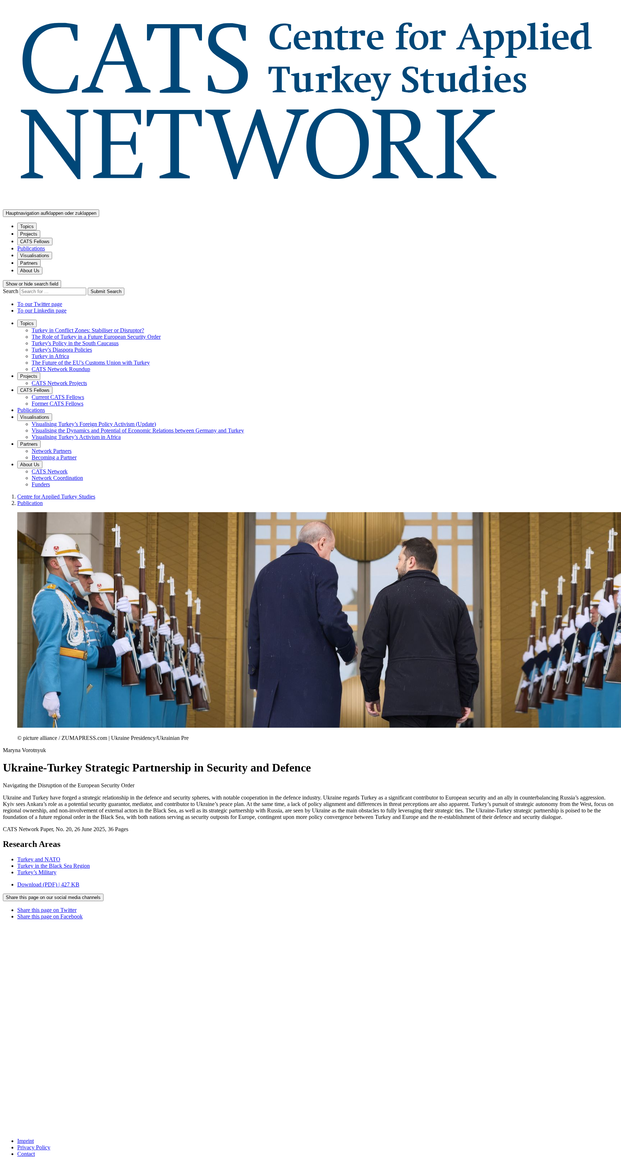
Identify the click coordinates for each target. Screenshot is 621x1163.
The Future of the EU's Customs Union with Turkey (91, 363)
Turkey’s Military (36, 872)
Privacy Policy (33, 1147)
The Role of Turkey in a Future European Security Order (96, 337)
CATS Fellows (35, 241)
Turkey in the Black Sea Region (53, 866)
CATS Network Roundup (61, 369)
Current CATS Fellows (58, 397)
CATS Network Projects (59, 383)
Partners (29, 263)
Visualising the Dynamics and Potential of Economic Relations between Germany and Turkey (138, 430)
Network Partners (52, 451)
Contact (26, 1154)
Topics (27, 226)
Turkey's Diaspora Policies (62, 350)
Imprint (25, 1141)
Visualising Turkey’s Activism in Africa (76, 437)
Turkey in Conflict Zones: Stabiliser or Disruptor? (88, 330)
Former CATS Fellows (57, 403)
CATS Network (50, 471)
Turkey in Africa (50, 356)
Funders (41, 484)
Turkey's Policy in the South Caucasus (75, 343)
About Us (30, 270)
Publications (31, 248)
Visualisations (34, 255)
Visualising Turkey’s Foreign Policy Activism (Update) (94, 424)
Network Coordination (57, 478)
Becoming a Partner (54, 457)
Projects (28, 234)
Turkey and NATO (38, 859)
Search (11, 291)
